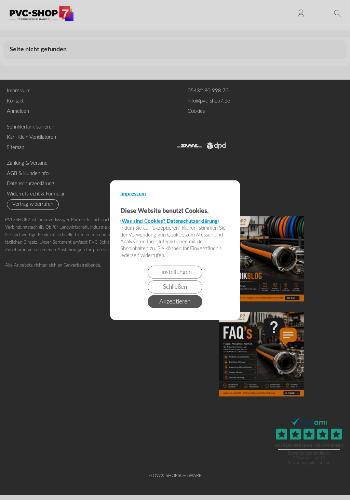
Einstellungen (175, 272)
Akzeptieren (175, 301)
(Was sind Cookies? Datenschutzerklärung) (169, 221)
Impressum (133, 193)
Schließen (175, 286)
